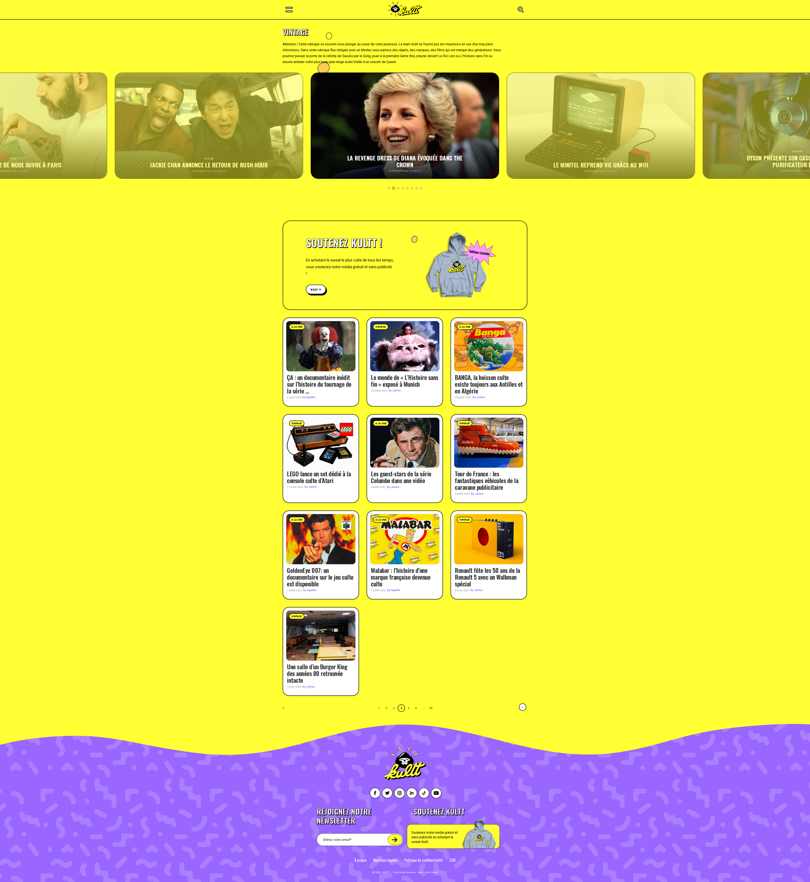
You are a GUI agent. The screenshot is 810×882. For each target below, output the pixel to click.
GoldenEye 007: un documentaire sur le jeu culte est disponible (320, 577)
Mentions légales (385, 860)
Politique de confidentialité (423, 860)
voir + (315, 289)
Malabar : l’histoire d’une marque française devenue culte (400, 577)
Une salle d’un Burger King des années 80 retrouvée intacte (317, 673)
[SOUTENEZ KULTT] (465, 828)
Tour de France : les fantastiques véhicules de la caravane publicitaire (486, 480)
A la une (297, 327)
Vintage (380, 327)
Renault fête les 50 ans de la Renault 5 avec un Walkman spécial (487, 577)
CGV (453, 860)
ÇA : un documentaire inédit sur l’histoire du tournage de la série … (319, 384)
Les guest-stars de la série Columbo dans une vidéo (401, 477)
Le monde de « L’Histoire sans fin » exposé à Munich (404, 380)
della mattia (431, 872)
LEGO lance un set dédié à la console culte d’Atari (319, 477)
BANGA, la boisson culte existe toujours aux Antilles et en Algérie (489, 384)
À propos (360, 860)
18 (431, 708)
